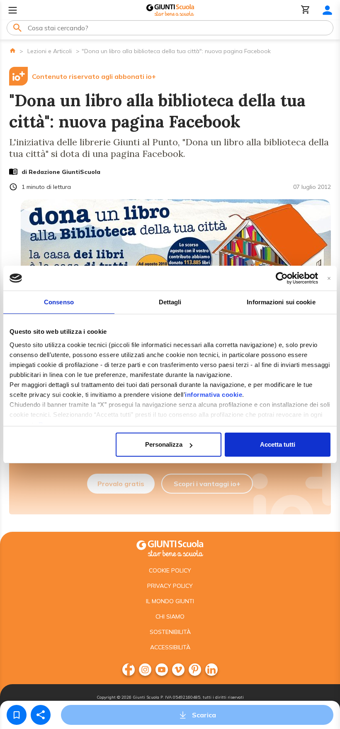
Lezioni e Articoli (49, 51)
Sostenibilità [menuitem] (170, 632)
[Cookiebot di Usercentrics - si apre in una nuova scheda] (281, 278)
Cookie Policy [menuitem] (170, 570)
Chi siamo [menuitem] (170, 616)
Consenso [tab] (59, 302)
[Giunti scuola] (170, 547)
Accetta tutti (277, 444)
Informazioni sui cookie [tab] (281, 302)
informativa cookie (213, 394)
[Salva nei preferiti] (17, 715)
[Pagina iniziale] (12, 50)
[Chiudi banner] (329, 278)
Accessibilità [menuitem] (170, 647)
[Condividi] (41, 715)
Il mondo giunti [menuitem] (170, 601)
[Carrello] (306, 10)
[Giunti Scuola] (170, 10)
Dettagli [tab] (170, 302)
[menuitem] (128, 669)
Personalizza (163, 444)
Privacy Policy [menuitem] (170, 586)
